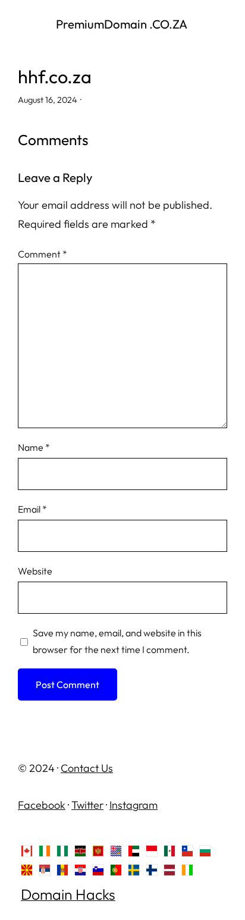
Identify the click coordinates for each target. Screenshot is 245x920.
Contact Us (87, 768)
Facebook (41, 805)
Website (35, 571)
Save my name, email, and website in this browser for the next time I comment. (117, 641)
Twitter (87, 805)
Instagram (133, 805)
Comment (42, 254)
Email (32, 509)
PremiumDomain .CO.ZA (123, 24)
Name (34, 447)
